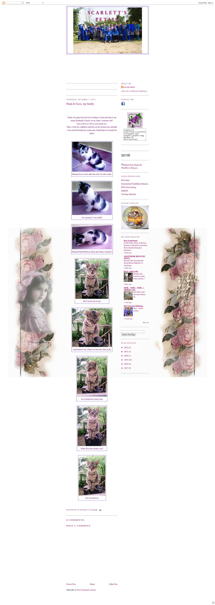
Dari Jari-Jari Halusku (133, 305)
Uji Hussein (129, 87)
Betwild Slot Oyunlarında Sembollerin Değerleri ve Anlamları (133, 263)
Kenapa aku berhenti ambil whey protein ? (139, 276)
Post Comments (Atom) (86, 589)
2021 (126, 351)
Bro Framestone (130, 240)
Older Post (113, 584)
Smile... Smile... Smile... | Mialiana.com (134, 288)
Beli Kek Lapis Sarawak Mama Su (139, 294)
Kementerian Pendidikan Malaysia (134, 183)
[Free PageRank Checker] (125, 155)
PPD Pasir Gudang (128, 187)
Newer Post (71, 584)
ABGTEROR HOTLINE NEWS (134, 257)
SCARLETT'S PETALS (108, 16)
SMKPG (124, 190)
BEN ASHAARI (131, 271)
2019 (126, 359)
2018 (126, 364)
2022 (126, 347)
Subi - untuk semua (138, 309)
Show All (146, 322)
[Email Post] (100, 510)
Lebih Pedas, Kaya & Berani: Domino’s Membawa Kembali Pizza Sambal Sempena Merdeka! (135, 246)
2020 (126, 355)
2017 (126, 368)
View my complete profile (134, 91)
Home (92, 584)
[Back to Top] (213, 602)
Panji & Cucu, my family (80, 103)
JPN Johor (125, 180)
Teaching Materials (128, 194)
